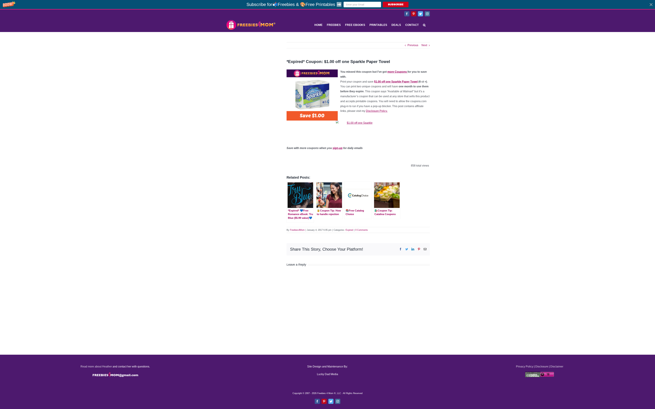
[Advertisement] (250, 63)
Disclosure (541, 366)
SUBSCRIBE (395, 4)
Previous (412, 45)
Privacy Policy (524, 366)
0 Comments (361, 230)
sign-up (338, 148)
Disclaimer (556, 366)
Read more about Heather (96, 366)
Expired (349, 230)
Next (424, 45)
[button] (327, 4)
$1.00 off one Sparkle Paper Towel (396, 81)
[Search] (424, 25)
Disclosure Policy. (377, 110)
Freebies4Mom (297, 230)
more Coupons (397, 71)
